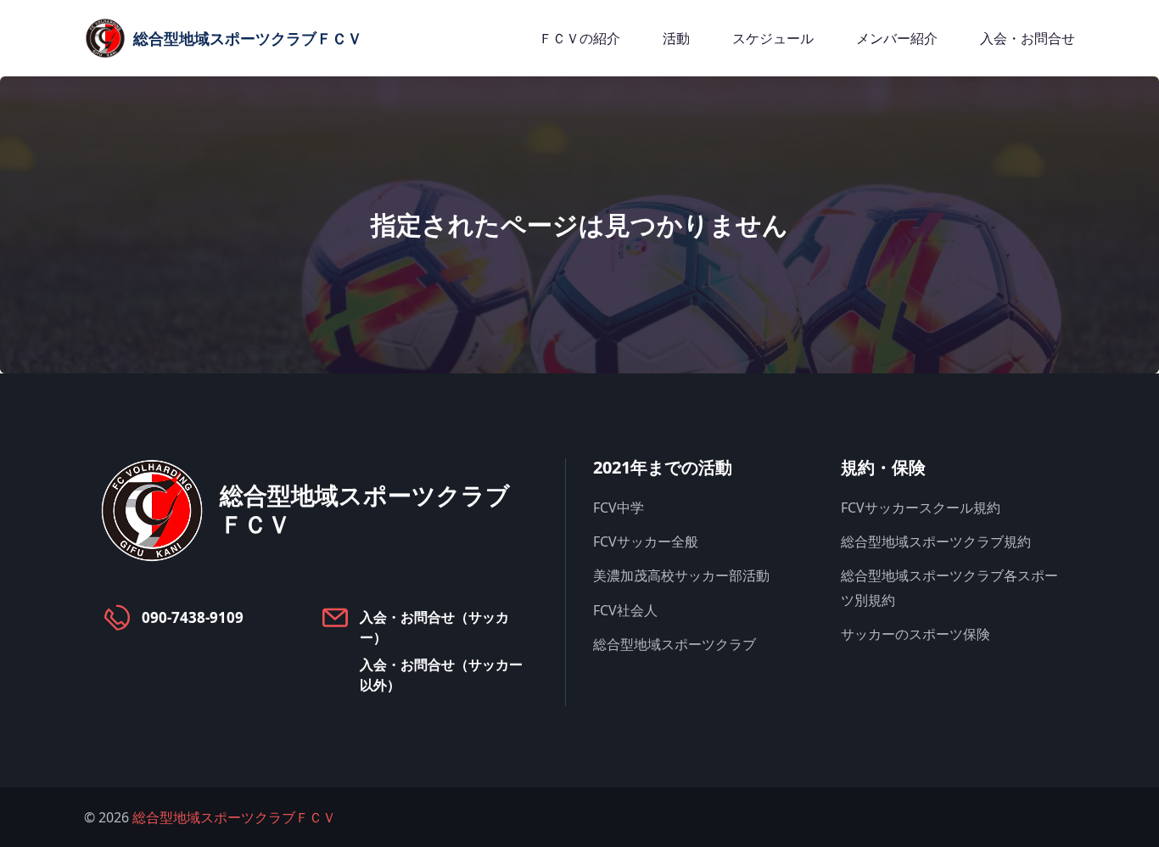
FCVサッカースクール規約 (920, 507)
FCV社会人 (625, 610)
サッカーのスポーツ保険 (915, 634)
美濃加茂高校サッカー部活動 (681, 575)
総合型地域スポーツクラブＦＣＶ (234, 817)
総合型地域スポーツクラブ (674, 644)
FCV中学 (618, 507)
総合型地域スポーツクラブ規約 (936, 541)
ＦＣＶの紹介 (579, 38)
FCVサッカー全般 (645, 541)
